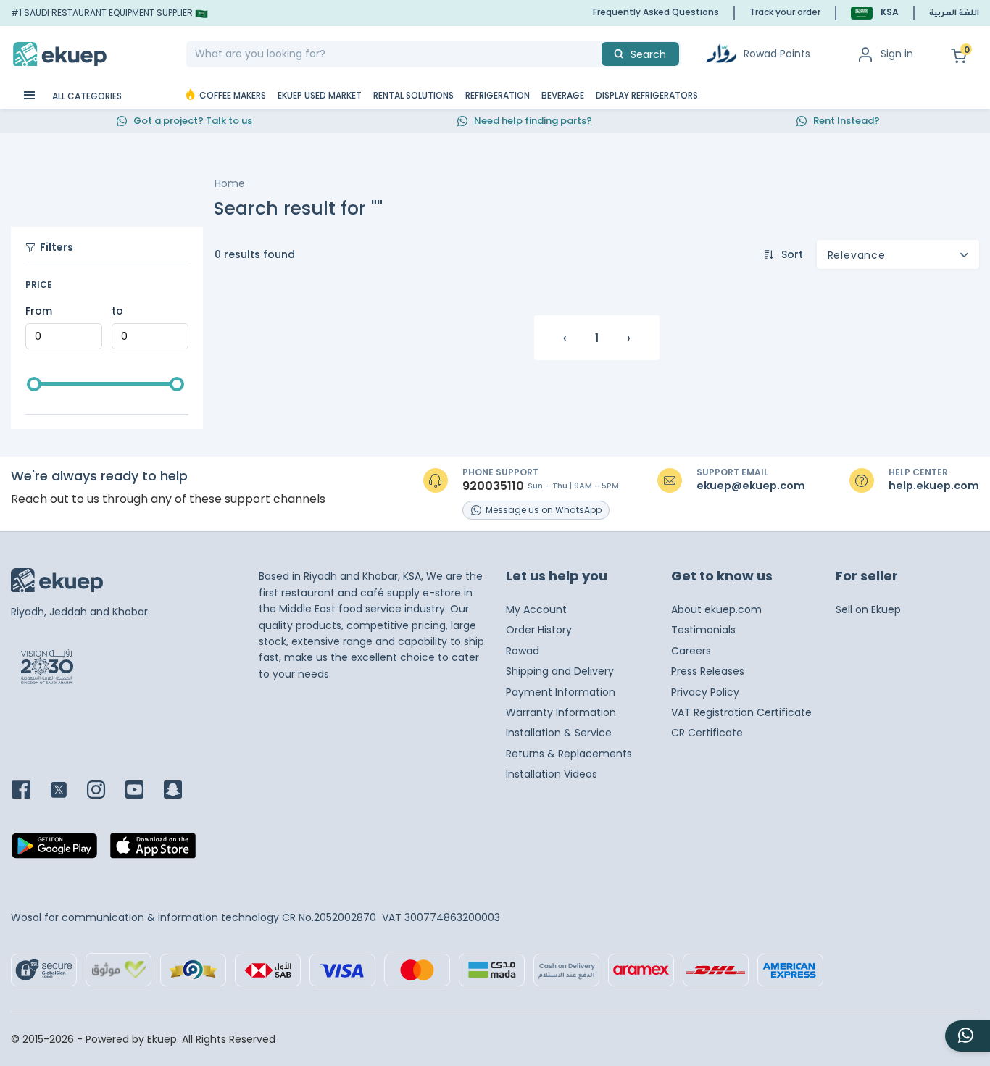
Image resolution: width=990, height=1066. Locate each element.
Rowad (522, 651)
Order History (539, 629)
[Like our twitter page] (67, 791)
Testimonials (703, 629)
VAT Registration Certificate (741, 712)
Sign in (897, 53)
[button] (875, 13)
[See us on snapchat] (181, 791)
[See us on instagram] (105, 791)
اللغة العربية (954, 13)
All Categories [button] (86, 96)
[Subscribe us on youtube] (143, 791)
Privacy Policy (705, 692)
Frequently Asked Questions (656, 12)
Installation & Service (559, 732)
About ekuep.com (716, 609)
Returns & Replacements (569, 753)
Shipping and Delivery (560, 671)
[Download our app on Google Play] (54, 850)
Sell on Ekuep (868, 609)
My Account (536, 609)
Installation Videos (551, 774)
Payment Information (560, 692)
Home (230, 183)
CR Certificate (707, 732)
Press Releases (707, 671)
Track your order (784, 12)
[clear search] (595, 54)
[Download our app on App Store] (152, 850)
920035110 (493, 486)
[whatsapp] (967, 1036)
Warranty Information (561, 712)
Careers (691, 651)
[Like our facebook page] (30, 791)
